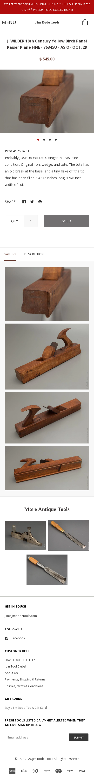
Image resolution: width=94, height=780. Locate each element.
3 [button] (50, 140)
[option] (47, 101)
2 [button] (44, 140)
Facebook (18, 638)
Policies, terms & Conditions (24, 686)
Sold (66, 221)
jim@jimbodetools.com (21, 616)
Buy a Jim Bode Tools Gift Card (26, 708)
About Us (11, 673)
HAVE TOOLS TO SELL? (20, 660)
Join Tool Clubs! (15, 666)
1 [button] (38, 140)
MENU (9, 22)
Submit (79, 737)
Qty (14, 221)
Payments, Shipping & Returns (25, 679)
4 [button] (56, 140)
